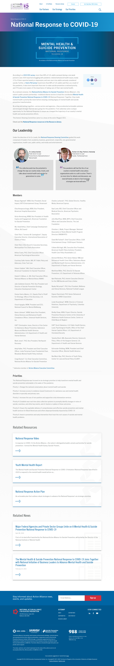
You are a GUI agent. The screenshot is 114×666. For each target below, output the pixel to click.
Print (92, 84)
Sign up (93, 598)
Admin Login (62, 661)
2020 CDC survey (29, 75)
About (41, 4)
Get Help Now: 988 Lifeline (91, 4)
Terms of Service (53, 661)
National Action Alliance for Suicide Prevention (48, 92)
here (67, 656)
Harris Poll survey (31, 83)
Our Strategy (57, 10)
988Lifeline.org (72, 639)
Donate (73, 4)
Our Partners (44, 10)
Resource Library (60, 4)
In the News (49, 4)
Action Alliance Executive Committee (41, 368)
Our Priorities (70, 10)
